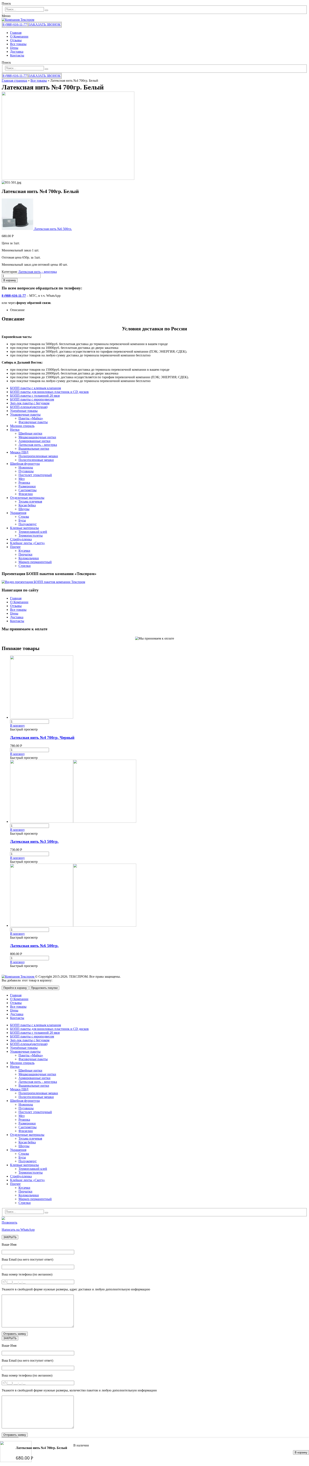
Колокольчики (28, 558)
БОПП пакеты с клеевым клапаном (35, 388)
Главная (15, 32)
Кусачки (24, 550)
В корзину (301, 1452)
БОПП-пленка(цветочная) (29, 407)
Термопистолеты (30, 535)
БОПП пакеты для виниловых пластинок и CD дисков (49, 392)
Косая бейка (27, 505)
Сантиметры (27, 490)
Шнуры (23, 509)
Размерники (27, 486)
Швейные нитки (30, 433)
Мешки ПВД (19, 452)
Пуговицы (26, 471)
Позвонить (9, 1222)
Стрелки (24, 565)
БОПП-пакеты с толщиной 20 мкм (35, 395)
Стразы (23, 516)
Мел (21, 479)
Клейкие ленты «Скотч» (27, 543)
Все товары (18, 44)
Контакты (17, 55)
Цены (14, 48)
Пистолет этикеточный (35, 475)
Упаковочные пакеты (25, 414)
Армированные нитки (34, 441)
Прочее (15, 547)
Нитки (15, 429)
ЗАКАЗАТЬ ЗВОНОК (45, 24)
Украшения (18, 513)
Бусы (22, 520)
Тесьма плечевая (30, 501)
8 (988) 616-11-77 (15, 24)
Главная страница (14, 80)
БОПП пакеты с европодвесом (32, 399)
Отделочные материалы (27, 497)
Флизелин (25, 494)
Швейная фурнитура (25, 463)
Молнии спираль (22, 426)
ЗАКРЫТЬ (10, 1237)
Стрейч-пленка (21, 539)
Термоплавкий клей (32, 531)
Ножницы (25, 467)
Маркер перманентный (35, 562)
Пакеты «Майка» (30, 418)
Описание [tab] (17, 310)
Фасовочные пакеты (33, 422)
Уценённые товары (24, 410)
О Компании (19, 36)
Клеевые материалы (24, 528)
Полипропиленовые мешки (38, 456)
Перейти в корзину (15, 987)
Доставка (16, 51)
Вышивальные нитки (33, 448)
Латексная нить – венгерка (37, 271)
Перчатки (25, 554)
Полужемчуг (27, 524)
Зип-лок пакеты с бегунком (29, 403)
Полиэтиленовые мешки (36, 460)
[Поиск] (46, 10)
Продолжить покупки (44, 987)
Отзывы (16, 40)
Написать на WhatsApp (18, 1229)
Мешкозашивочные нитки (37, 437)
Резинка (24, 482)
